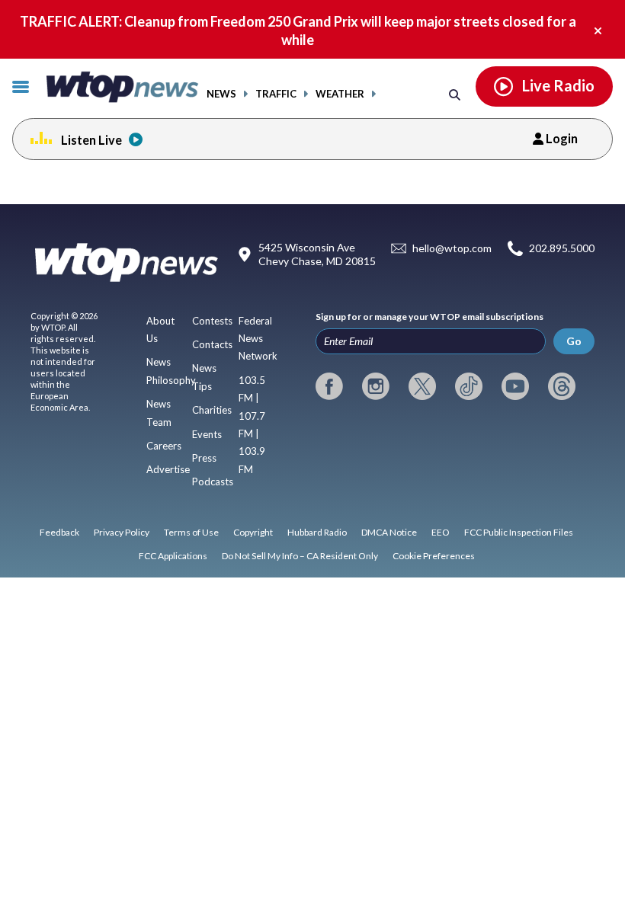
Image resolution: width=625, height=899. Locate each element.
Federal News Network (258, 339)
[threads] (561, 386)
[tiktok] (468, 386)
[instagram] (375, 386)
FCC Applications (173, 555)
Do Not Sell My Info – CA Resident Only (300, 555)
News (221, 94)
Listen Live (91, 140)
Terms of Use (191, 532)
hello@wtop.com (452, 248)
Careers (163, 446)
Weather (340, 94)
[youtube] (515, 386)
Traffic (275, 94)
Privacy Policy (121, 532)
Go (574, 340)
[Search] (454, 94)
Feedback (59, 532)
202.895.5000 (562, 248)
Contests (212, 321)
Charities (212, 410)
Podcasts (212, 481)
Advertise (168, 469)
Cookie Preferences (434, 555)
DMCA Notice (389, 532)
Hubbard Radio (317, 532)
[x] (422, 386)
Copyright (253, 532)
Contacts (212, 344)
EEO (440, 532)
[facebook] (329, 386)
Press (204, 458)
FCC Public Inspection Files (518, 532)
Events (207, 434)
